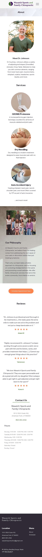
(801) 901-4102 (21, 420)
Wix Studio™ (9, 552)
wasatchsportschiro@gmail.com (12, 541)
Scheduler (32, 535)
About (31, 532)
